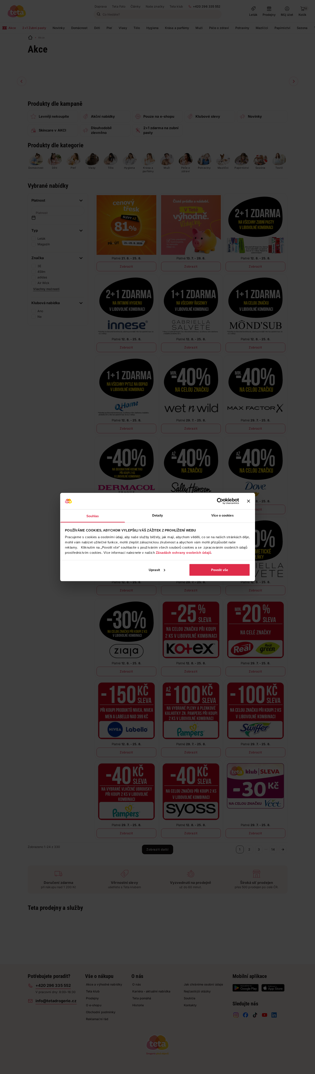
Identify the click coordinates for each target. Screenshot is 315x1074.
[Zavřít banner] (248, 501)
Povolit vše (219, 570)
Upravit (154, 570)
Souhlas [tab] (92, 516)
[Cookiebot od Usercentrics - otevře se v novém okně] (220, 501)
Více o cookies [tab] (222, 515)
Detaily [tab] (157, 515)
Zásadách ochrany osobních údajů (183, 552)
